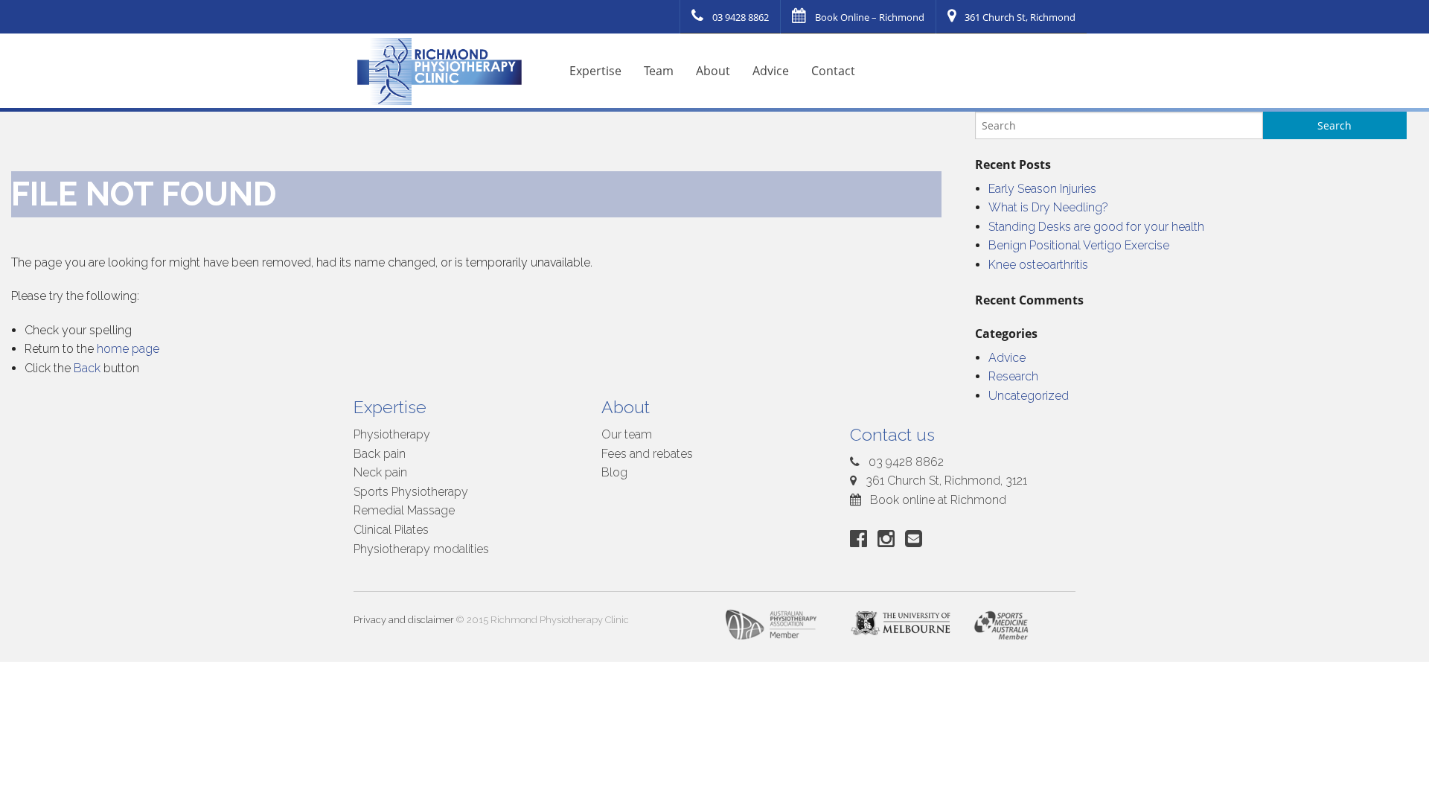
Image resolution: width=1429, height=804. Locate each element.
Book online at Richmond (936, 500)
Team (659, 71)
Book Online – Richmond (869, 17)
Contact (833, 71)
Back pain (380, 454)
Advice (770, 71)
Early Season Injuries (1042, 189)
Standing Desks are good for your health (1096, 227)
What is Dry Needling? (1048, 207)
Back (87, 368)
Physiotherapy (392, 434)
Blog (614, 472)
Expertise (595, 71)
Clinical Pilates (391, 530)
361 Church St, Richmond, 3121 (945, 480)
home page (128, 349)
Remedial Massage (404, 510)
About (713, 71)
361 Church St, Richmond (1020, 17)
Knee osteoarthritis (1038, 265)
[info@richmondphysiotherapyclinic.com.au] (916, 538)
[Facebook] (861, 538)
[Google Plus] (889, 538)
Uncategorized (1028, 396)
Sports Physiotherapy (411, 492)
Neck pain (380, 472)
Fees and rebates (647, 454)
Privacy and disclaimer (404, 619)
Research (1013, 376)
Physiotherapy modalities (421, 549)
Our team (626, 434)
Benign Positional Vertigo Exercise (1078, 245)
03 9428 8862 (740, 17)
